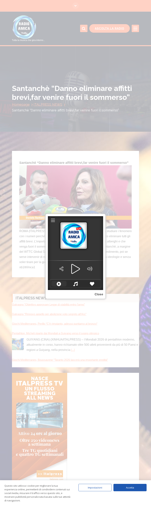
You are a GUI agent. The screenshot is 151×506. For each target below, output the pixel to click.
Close (99, 294)
